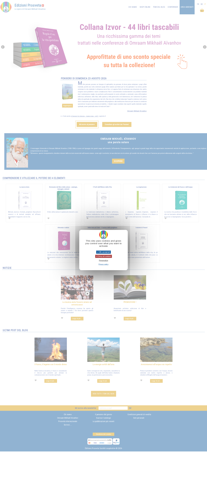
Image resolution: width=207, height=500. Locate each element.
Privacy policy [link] (103, 264)
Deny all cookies (104, 256)
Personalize (103, 261)
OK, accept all (104, 252)
